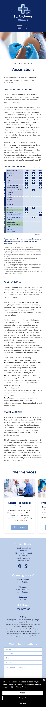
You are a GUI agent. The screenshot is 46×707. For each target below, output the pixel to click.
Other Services (23, 472)
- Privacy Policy (23, 561)
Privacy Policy (20, 687)
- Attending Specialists (23, 548)
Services (17, 63)
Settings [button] (23, 703)
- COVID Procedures (22, 558)
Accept (22, 693)
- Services (23, 551)
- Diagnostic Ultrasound (23, 553)
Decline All (23, 698)
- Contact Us (22, 556)
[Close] (43, 681)
